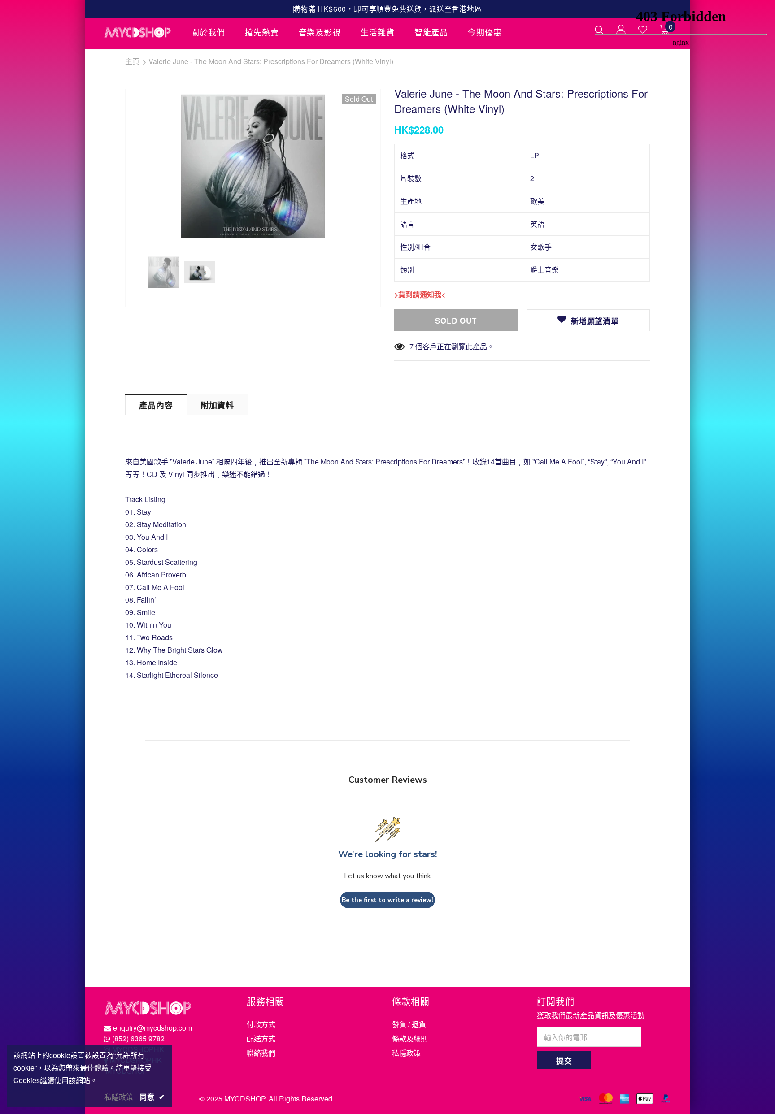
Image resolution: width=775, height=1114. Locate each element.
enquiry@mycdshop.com (152, 1028)
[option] (253, 166)
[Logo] (141, 32)
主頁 (132, 61)
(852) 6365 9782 (138, 1038)
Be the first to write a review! (387, 900)
